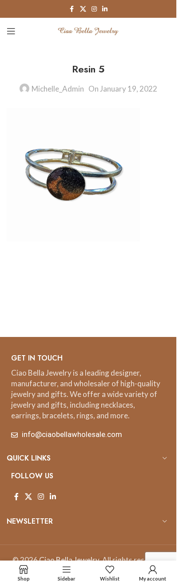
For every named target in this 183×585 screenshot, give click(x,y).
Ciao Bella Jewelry (69, 560)
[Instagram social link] (94, 9)
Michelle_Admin (58, 88)
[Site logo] (88, 30)
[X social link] (83, 9)
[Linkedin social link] (104, 9)
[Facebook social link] (72, 9)
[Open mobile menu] (11, 31)
